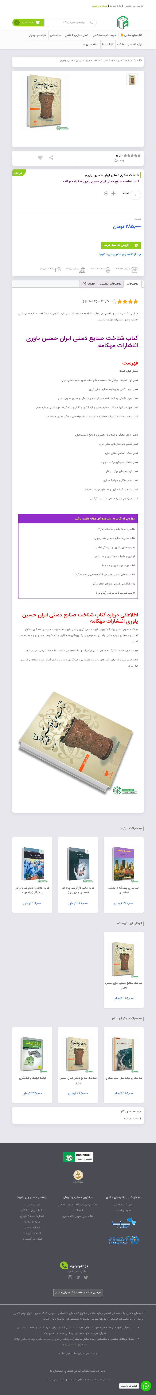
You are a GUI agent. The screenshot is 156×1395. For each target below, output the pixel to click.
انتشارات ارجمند (32, 1233)
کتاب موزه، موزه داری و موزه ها (118, 565)
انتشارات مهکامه (132, 1119)
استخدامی (55, 35)
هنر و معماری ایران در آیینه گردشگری (115, 547)
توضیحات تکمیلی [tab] (110, 284)
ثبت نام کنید (99, 6)
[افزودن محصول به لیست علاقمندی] (41, 157)
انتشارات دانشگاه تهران (32, 1216)
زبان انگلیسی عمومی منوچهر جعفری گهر (113, 584)
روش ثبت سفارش (123, 1205)
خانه (139, 60)
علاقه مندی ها (90, 44)
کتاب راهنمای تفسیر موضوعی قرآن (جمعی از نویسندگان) (105, 575)
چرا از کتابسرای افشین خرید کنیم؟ (120, 254)
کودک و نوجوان (37, 35)
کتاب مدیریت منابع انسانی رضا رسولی (114, 538)
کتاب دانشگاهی (126, 60)
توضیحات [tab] (132, 284)
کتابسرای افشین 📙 (131, 35)
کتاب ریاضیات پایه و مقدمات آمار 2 (116, 529)
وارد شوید (115, 6)
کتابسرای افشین (134, 6)
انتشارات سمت (32, 1205)
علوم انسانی (109, 60)
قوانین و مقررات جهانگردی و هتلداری (115, 556)
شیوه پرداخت (124, 1210)
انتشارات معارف (32, 1222)
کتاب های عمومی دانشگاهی (78, 1216)
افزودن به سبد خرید (116, 245)
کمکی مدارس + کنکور (76, 35)
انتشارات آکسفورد (32, 1239)
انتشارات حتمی (32, 1227)
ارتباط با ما (107, 44)
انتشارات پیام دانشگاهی (32, 1210)
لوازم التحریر (135, 44)
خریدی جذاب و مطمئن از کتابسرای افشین (78, 1293)
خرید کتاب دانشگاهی (104, 35)
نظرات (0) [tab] (88, 284)
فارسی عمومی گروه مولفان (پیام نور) (115, 593)
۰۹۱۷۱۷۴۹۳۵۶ (79, 1266)
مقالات (120, 44)
